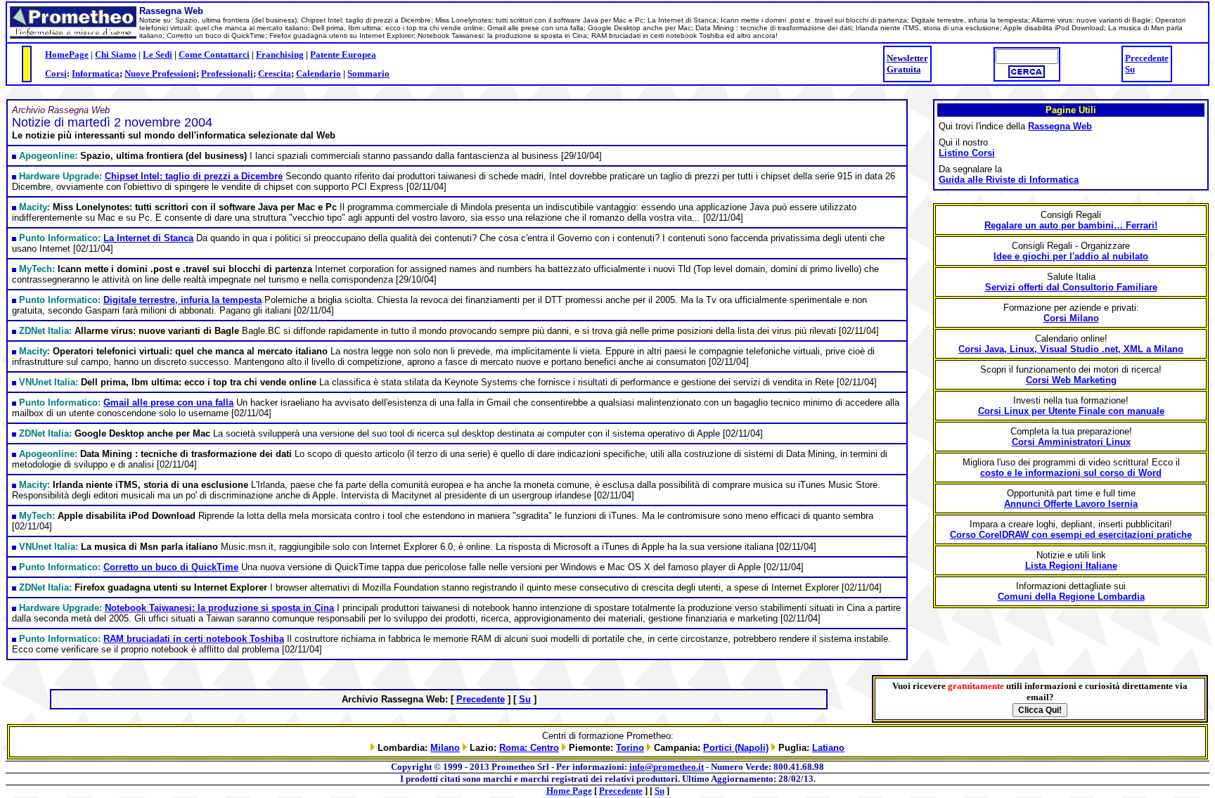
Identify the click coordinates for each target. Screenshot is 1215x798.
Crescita (274, 73)
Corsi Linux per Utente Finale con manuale (1071, 411)
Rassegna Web (1060, 126)
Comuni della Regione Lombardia (1071, 596)
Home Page (569, 790)
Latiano (828, 747)
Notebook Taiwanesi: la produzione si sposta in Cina (219, 608)
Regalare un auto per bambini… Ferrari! (1070, 225)
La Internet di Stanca (148, 238)
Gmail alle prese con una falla (168, 402)
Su (1130, 69)
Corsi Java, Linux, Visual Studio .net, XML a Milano (1070, 349)
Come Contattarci (214, 54)
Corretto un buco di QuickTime (170, 567)
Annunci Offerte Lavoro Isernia (1071, 503)
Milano (445, 747)
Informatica (96, 73)
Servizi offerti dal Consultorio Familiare (1071, 287)
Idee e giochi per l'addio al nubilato (1071, 256)
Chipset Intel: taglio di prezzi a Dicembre (194, 176)
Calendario (318, 73)
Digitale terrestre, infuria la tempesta (182, 300)
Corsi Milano (1071, 318)
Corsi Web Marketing (1071, 380)
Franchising (280, 54)
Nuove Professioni (160, 73)
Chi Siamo (115, 54)
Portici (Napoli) (736, 747)
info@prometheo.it (666, 766)
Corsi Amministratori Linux (1071, 442)
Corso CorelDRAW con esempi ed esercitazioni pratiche (1071, 534)
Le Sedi (157, 54)
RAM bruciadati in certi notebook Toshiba (193, 638)
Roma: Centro (529, 747)
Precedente (1147, 58)
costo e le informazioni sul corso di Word (1071, 473)
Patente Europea (343, 54)
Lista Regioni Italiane (1071, 565)
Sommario (368, 73)
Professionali (227, 73)
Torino (630, 747)
